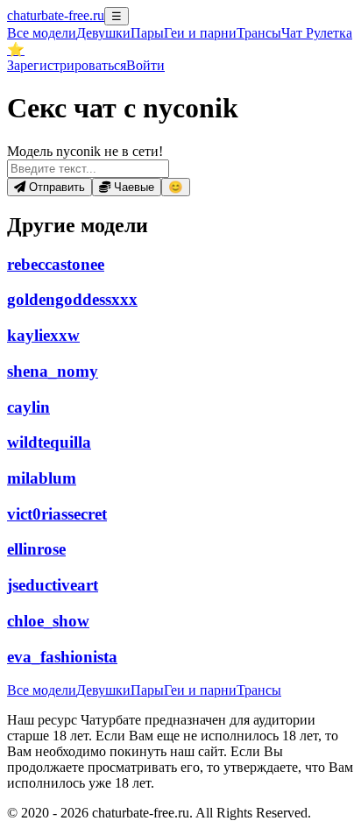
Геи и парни (200, 690)
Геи (200, 32)
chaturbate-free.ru (55, 15)
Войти (145, 65)
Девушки (103, 32)
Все (41, 32)
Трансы (259, 32)
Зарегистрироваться (66, 65)
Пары (147, 32)
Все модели (41, 690)
